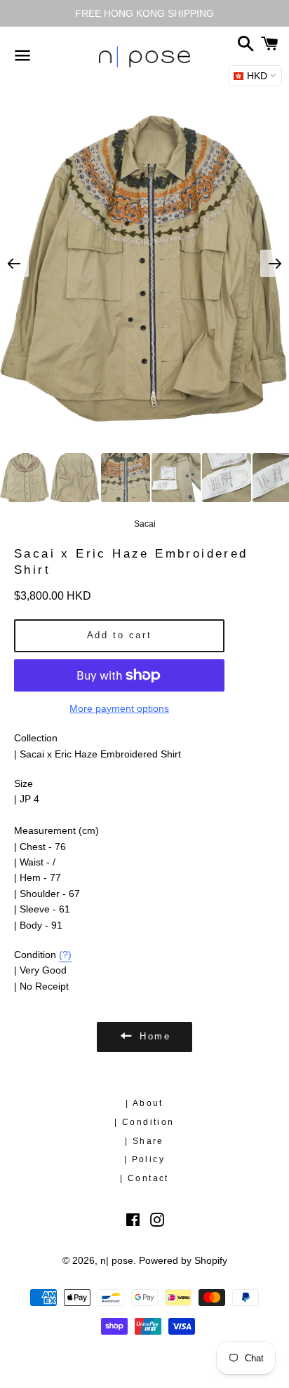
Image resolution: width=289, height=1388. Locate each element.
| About (144, 1103)
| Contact (144, 1178)
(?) (65, 954)
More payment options (119, 708)
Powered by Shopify (183, 1260)
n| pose (116, 1260)
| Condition (144, 1122)
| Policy (144, 1159)
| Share (144, 1141)
